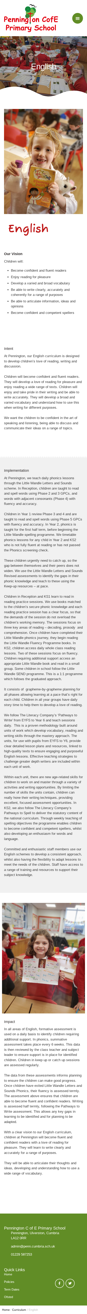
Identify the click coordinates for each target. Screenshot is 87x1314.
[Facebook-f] (59, 1283)
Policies (9, 1281)
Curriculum (19, 1309)
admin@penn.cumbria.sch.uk (33, 1246)
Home (8, 1274)
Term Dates (11, 1289)
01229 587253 (21, 1254)
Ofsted (8, 1297)
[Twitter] (70, 1283)
